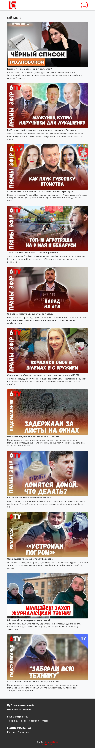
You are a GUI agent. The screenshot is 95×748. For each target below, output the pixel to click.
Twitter (44, 721)
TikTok (22, 721)
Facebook (33, 721)
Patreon (11, 732)
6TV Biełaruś (51, 742)
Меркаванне (14, 709)
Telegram (12, 721)
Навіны (27, 709)
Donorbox (23, 732)
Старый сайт (47, 744)
